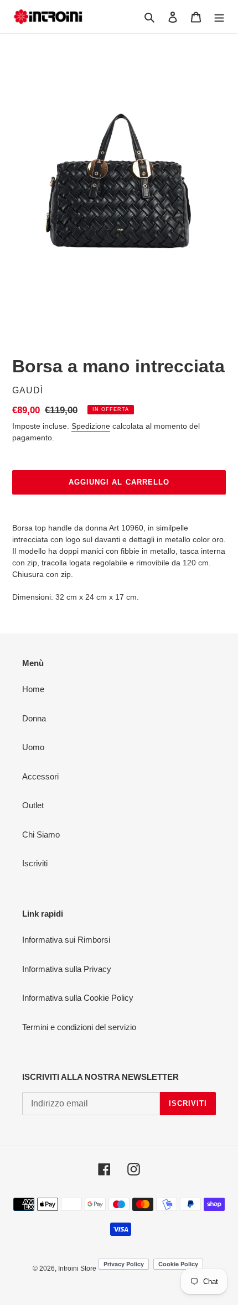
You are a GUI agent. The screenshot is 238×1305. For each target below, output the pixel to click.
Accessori (40, 776)
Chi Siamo (41, 834)
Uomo (33, 747)
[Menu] (219, 17)
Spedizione (90, 426)
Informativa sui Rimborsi (66, 939)
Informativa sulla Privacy (66, 969)
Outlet (33, 805)
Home (33, 689)
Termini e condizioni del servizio (79, 1027)
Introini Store (77, 1268)
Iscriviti (35, 863)
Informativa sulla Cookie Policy (77, 997)
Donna (34, 718)
